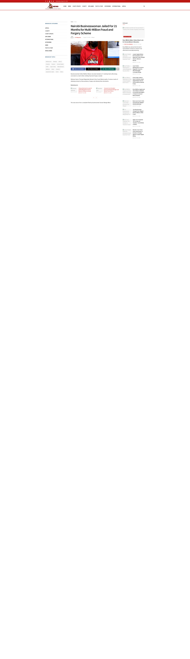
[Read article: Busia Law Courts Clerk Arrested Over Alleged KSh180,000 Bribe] (127, 103)
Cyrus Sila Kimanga (128, 44)
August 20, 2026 (136, 74)
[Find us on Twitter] (47, 1)
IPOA (47, 66)
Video (61, 71)
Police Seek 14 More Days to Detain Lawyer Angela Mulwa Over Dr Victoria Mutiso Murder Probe (138, 81)
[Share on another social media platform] (117, 69)
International (116, 6)
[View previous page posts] (94, 98)
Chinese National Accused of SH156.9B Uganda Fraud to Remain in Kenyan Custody (85, 89)
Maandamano (61, 66)
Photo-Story (99, 6)
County (84, 6)
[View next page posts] (96, 98)
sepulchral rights (50, 71)
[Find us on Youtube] (49, 1)
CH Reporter (78, 37)
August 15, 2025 (86, 37)
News (69, 6)
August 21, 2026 (136, 85)
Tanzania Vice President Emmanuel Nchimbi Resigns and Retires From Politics (111, 89)
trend (57, 71)
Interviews (108, 6)
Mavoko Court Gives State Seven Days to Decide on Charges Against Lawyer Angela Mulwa (138, 133)
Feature (53, 64)
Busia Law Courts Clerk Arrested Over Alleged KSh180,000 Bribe (138, 102)
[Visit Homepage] (53, 5)
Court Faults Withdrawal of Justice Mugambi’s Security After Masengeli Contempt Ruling (138, 69)
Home (64, 6)
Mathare (48, 69)
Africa (124, 6)
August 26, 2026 (82, 92)
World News (48, 50)
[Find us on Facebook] (45, 1)
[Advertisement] (95, 15)
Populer (58, 69)
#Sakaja (55, 61)
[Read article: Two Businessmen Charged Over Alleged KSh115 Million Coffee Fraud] (127, 112)
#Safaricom (48, 61)
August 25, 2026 (108, 92)
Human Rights (60, 64)
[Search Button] (144, 6)
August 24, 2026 (136, 62)
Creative (48, 64)
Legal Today (53, 66)
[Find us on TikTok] (53, 1)
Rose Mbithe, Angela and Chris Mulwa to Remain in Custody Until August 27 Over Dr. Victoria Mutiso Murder (139, 92)
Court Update (77, 6)
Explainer (91, 6)
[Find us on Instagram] (51, 1)
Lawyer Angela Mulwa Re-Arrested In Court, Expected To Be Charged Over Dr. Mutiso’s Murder (139, 57)
